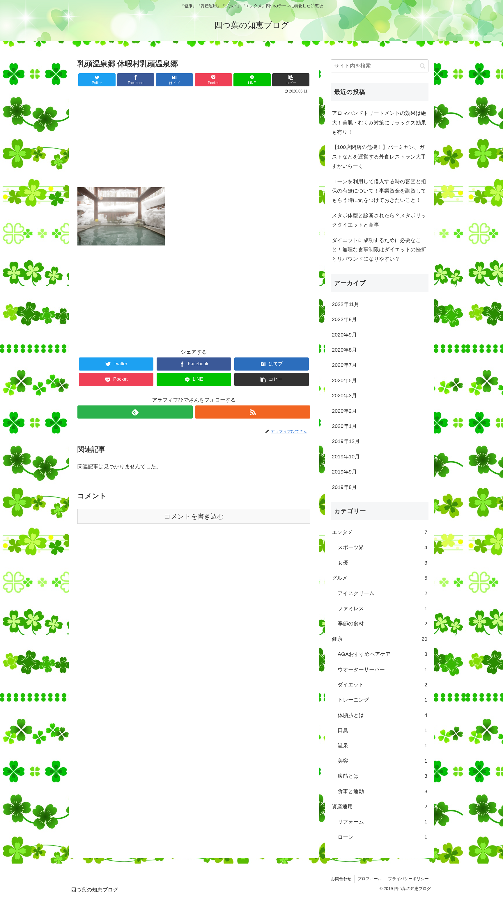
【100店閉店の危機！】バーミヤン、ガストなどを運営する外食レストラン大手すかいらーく (379, 156)
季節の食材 (382, 624)
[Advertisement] (193, 139)
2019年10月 (346, 457)
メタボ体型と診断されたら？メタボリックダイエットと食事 (379, 220)
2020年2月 (344, 411)
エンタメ (379, 532)
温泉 (382, 745)
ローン (382, 837)
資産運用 (379, 806)
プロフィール (369, 878)
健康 (379, 639)
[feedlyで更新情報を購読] (135, 412)
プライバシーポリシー (408, 878)
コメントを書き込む (194, 516)
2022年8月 (344, 319)
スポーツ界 (382, 547)
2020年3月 (344, 395)
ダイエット (382, 685)
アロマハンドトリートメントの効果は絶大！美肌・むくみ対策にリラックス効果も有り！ (379, 122)
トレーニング (382, 700)
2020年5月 (344, 380)
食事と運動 (382, 791)
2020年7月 (344, 365)
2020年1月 (344, 426)
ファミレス (382, 608)
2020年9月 (344, 335)
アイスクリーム (382, 593)
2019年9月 (344, 472)
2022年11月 (345, 304)
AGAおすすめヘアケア (382, 654)
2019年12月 (346, 441)
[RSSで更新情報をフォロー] (252, 412)
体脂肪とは (382, 715)
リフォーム (382, 822)
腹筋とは (382, 776)
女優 (382, 563)
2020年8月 (344, 350)
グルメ (379, 578)
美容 (382, 761)
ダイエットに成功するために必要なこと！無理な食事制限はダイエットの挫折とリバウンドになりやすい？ (379, 249)
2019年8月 (344, 487)
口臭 (382, 730)
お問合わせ (341, 878)
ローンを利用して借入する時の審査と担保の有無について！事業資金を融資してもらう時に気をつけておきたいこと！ (379, 191)
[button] (422, 66)
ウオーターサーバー (382, 669)
